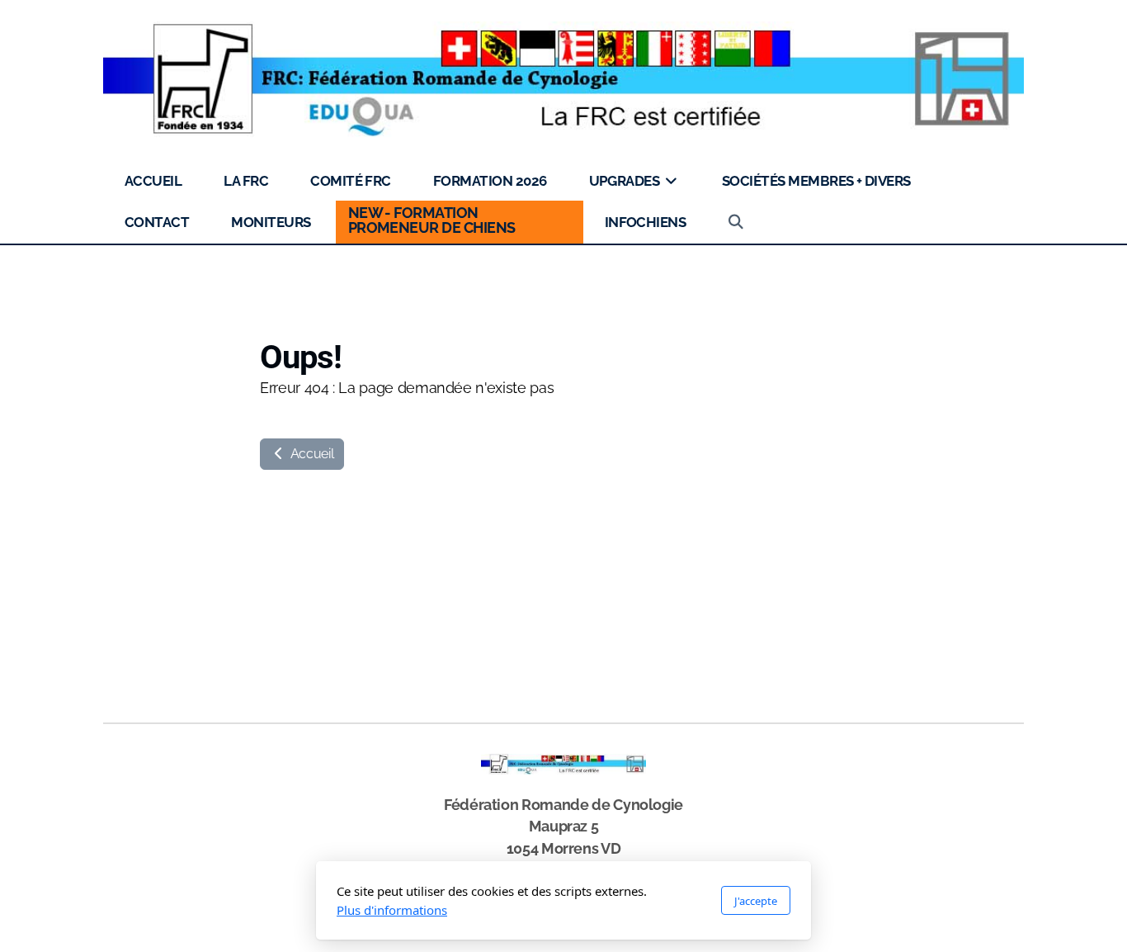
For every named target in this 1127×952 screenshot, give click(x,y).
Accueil (310, 454)
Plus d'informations (392, 910)
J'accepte (755, 900)
